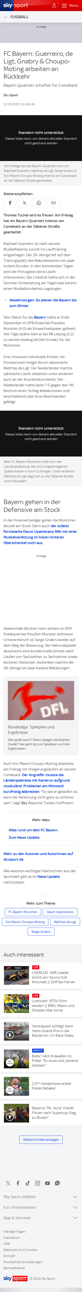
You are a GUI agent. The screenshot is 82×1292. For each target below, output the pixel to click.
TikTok (27, 1183)
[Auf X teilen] (24, 203)
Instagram (37, 1183)
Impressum (11, 1238)
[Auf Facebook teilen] (10, 203)
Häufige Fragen (14, 1232)
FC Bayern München (23, 912)
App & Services (17, 1217)
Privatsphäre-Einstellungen (22, 1262)
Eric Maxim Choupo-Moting (25, 922)
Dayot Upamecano (60, 912)
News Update (48, 876)
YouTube (47, 1183)
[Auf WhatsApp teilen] (38, 203)
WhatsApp (57, 1183)
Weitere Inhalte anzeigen (41, 1140)
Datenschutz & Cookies (20, 1250)
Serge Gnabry (41, 932)
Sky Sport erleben (19, 1196)
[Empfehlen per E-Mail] (53, 203)
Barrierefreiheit (14, 1268)
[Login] (54, 5)
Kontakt (9, 1256)
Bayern (40, 317)
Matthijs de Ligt (65, 922)
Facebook (18, 1183)
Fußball (19, 17)
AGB (6, 1244)
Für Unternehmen (19, 1207)
